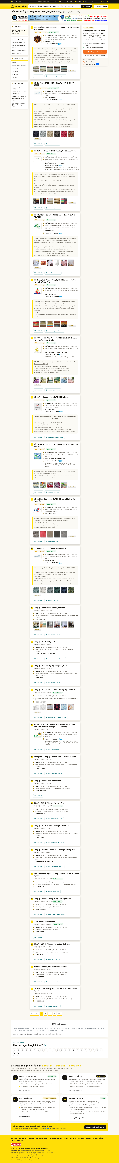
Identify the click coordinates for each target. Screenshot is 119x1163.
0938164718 (49, 861)
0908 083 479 (40, 813)
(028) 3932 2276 (50, 163)
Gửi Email (39, 76)
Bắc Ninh (14, 77)
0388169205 (39, 932)
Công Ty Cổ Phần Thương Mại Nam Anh (49, 803)
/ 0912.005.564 (93, 62)
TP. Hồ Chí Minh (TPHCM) (19, 65)
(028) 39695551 (62, 352)
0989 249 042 (54, 461)
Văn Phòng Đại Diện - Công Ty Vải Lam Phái (50, 966)
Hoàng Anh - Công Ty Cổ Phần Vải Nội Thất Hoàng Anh (55, 757)
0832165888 (39, 976)
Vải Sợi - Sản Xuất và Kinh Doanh (19, 92)
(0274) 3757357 (40, 619)
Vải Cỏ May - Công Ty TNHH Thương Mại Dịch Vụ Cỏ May (55, 151)
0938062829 (39, 1001)
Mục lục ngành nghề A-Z (66, 1)
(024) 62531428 (50, 458)
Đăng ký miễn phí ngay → (95, 1127)
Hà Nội (14, 62)
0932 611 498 (51, 653)
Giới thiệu (79, 1)
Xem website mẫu (25, 1116)
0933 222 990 (54, 296)
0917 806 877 (49, 737)
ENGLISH (105, 1)
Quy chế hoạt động (41, 1138)
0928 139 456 (54, 100)
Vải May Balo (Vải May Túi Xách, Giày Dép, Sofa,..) (19, 98)
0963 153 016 (60, 458)
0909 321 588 (61, 163)
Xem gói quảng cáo (75, 1091)
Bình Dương (15, 68)
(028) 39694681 (50, 352)
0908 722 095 (50, 409)
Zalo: (92, 64)
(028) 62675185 (50, 513)
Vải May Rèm (16, 53)
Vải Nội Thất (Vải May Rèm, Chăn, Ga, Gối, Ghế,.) (18, 31)
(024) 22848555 (41, 702)
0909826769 (39, 861)
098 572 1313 (49, 231)
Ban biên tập (22, 1138)
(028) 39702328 (50, 294)
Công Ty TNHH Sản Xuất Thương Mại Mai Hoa (51, 826)
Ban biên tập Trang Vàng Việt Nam (31, 1034)
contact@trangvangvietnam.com (39, 1158)
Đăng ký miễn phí (102, 6)
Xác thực (31, 1138)
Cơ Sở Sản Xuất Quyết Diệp (44, 921)
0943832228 (39, 954)
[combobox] (46, 6)
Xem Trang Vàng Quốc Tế (77, 1118)
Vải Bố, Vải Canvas (18, 42)
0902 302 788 (54, 354)
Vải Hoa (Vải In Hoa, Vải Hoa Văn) (18, 46)
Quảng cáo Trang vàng (84, 1138)
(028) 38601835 (40, 791)
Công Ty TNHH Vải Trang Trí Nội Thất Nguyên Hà (52, 899)
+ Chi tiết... (72, 71)
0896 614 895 (49, 41)
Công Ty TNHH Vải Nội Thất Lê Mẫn (47, 781)
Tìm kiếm (87, 6)
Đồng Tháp (15, 74)
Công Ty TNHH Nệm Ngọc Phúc (45, 642)
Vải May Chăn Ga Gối (19, 50)
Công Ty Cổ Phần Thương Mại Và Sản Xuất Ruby (52, 944)
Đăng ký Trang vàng (70, 1138)
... (50, 1014)
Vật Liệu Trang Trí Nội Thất (19, 88)
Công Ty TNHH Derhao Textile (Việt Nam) (49, 608)
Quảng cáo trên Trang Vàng (92, 1)
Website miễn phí (98, 1138)
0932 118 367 (54, 44)
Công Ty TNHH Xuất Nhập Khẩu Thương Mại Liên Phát (54, 690)
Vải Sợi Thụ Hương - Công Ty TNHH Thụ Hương (51, 397)
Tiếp (59, 1014)
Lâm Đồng (15, 71)
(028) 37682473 (40, 837)
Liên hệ (13, 1140)
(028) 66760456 (50, 97)
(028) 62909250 (41, 909)
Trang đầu (34, 1014)
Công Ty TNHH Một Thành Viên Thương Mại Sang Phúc (54, 850)
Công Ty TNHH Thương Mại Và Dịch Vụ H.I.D (50, 666)
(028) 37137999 (40, 653)
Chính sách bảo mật (56, 1138)
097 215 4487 (54, 233)
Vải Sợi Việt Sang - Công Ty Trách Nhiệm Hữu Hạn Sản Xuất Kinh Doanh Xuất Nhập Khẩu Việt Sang (54, 725)
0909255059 (39, 677)
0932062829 (39, 886)
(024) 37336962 (40, 768)
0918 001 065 (54, 165)
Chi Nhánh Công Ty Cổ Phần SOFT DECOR (50, 548)
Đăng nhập (102, 55)
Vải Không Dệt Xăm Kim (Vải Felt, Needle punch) (18, 104)
